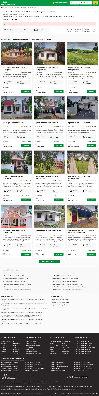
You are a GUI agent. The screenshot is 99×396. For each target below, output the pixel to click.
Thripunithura (65, 351)
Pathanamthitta (16, 343)
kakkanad (64, 345)
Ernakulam (3, 347)
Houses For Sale (29, 366)
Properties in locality (61, 305)
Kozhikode (3, 351)
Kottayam (23, 7)
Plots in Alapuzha (30, 347)
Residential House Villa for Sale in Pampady (14, 123)
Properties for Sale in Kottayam (83, 345)
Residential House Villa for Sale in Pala (48, 231)
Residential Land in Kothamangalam (59, 366)
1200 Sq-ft (55, 246)
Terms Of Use (92, 393)
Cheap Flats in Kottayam (32, 351)
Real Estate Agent (54, 368)
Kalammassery (66, 347)
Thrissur (15, 347)
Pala (51, 349)
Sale (6, 7)
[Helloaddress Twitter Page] (70, 377)
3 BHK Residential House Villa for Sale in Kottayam (17, 284)
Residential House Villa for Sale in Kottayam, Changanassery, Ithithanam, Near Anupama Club (23, 300)
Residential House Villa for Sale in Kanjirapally (14, 69)
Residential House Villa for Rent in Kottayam (16, 278)
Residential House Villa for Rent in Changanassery (65, 278)
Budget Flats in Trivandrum (32, 343)
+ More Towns (65, 353)
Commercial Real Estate (80, 370)
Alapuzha (3, 343)
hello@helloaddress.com (69, 389)
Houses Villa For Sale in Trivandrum (9, 362)
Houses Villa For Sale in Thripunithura (83, 364)
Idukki (14, 345)
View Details (26, 91)
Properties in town (61, 302)
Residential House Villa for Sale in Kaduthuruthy (14, 231)
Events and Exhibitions (29, 384)
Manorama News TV (34, 381)
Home (2, 7)
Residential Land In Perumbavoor (9, 368)
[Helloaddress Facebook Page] (68, 377)
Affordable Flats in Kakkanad (33, 345)
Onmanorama (23, 381)
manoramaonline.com (36, 393)
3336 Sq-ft (56, 192)
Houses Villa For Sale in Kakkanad (33, 364)
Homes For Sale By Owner (7, 364)
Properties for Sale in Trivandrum (83, 343)
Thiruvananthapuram (6, 341)
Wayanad (15, 351)
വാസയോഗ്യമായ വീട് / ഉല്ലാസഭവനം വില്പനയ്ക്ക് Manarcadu (81, 231)
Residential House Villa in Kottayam (13, 273)
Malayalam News (14, 381)
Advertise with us (47, 384)
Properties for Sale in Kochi (82, 341)
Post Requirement (86, 3)
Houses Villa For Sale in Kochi (32, 362)
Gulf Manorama (53, 381)
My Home (39, 384)
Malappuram (16, 349)
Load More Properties (48, 261)
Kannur (2, 353)
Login (95, 3)
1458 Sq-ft (88, 83)
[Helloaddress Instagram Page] (72, 377)
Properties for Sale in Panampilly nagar (85, 347)
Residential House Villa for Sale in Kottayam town (47, 177)
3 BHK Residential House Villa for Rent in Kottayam (17, 290)
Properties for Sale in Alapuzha (83, 351)
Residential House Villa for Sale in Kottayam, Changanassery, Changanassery (23, 312)
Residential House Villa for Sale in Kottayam (15, 276)
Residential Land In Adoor (31, 370)
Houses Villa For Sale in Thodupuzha (10, 370)
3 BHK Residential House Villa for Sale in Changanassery (19, 287)
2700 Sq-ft (23, 246)
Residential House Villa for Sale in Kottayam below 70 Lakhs (67, 284)
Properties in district (60, 299)
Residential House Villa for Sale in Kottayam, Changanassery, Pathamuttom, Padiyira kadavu (25, 308)
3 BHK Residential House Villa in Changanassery (64, 281)
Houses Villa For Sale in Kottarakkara (34, 368)
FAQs (97, 393)
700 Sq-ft (55, 83)
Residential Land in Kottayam (57, 362)
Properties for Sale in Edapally (82, 349)
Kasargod (15, 353)
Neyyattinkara (53, 353)
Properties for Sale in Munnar (82, 353)
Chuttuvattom (44, 381)
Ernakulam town (66, 341)
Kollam (14, 341)
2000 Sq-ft (23, 83)
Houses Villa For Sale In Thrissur (82, 362)
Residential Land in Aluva (56, 364)
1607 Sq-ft (88, 137)
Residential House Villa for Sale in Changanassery (47, 69)
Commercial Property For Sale (57, 370)
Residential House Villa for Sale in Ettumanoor (47, 123)
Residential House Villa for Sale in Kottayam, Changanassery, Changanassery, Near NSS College (24, 304)
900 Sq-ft (88, 246)
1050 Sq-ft (23, 192)
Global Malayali (62, 381)
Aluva (63, 343)
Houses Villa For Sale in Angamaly (9, 366)
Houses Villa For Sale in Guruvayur (82, 366)
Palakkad (3, 349)
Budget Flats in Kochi (31, 341)
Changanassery (54, 345)
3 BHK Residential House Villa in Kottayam (15, 281)
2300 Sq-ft (56, 137)
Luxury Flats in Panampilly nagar (33, 353)
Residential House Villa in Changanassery (63, 273)
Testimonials (19, 384)
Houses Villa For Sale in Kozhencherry (83, 368)
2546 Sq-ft (88, 192)
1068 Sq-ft (23, 137)
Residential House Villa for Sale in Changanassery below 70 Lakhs (69, 287)
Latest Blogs (12, 384)
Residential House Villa (14, 7)
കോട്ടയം (71, 235)
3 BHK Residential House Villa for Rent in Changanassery (67, 290)
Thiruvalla (52, 351)
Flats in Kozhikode (30, 349)
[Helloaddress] (8, 3)
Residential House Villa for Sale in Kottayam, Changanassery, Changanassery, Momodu (23, 320)
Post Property (74, 3)
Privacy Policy (85, 393)
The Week (70, 381)
